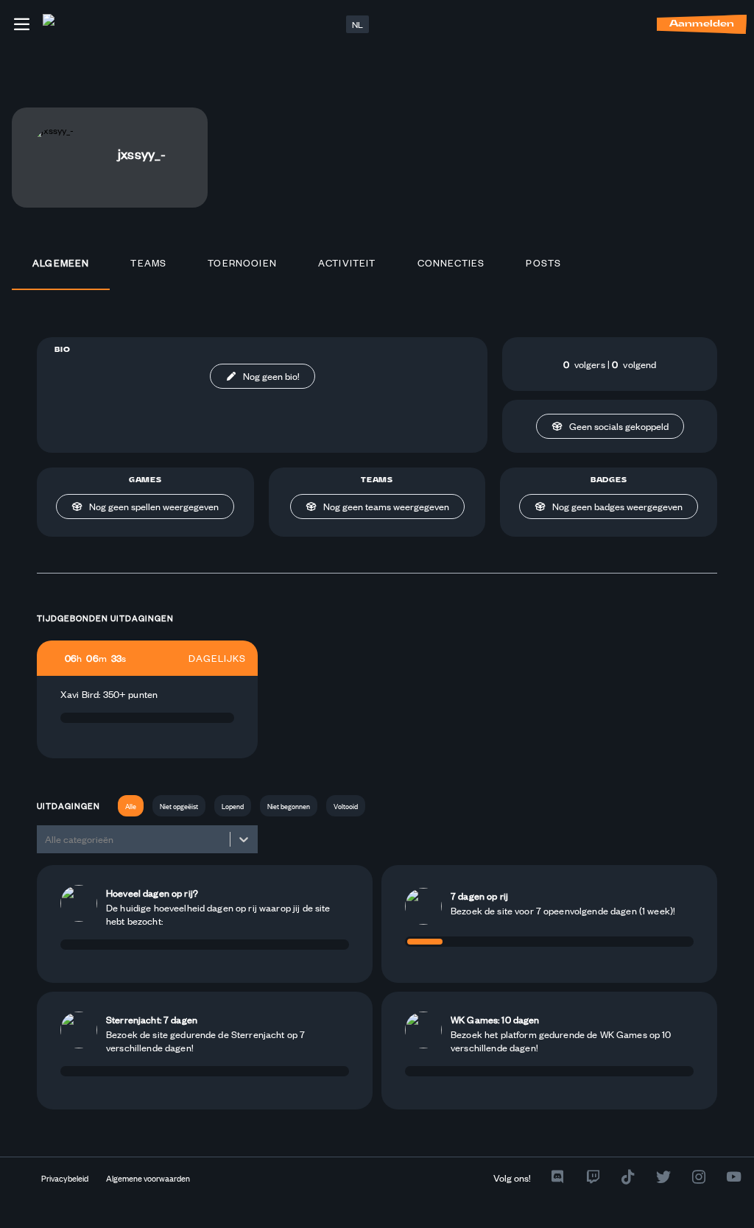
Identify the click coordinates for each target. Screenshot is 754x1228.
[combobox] (46, 839)
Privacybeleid (64, 1178)
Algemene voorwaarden (148, 1178)
